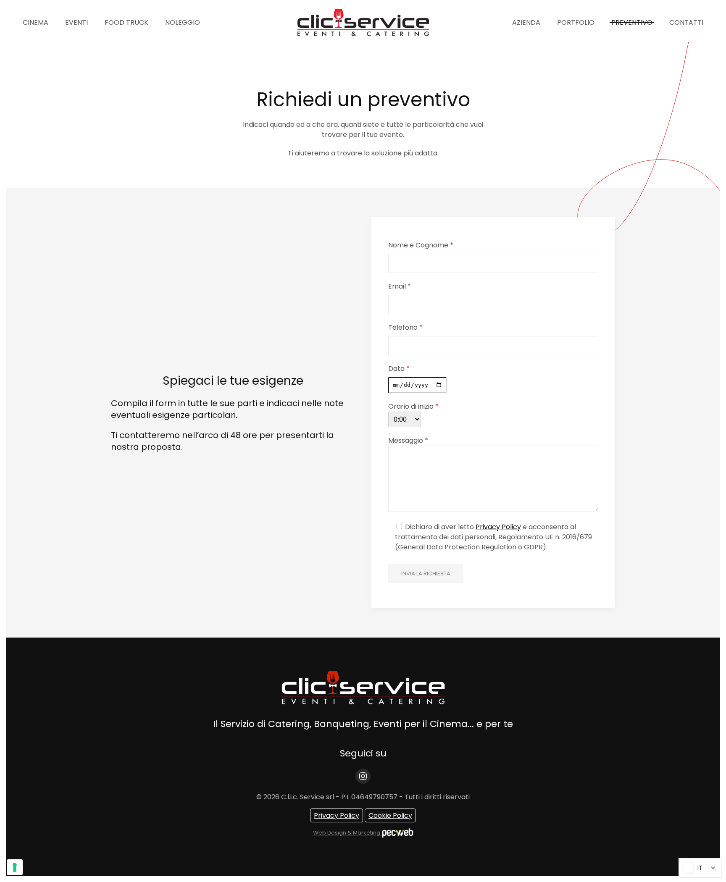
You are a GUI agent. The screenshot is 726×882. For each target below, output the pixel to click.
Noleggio (182, 22)
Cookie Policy (390, 815)
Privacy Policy (498, 527)
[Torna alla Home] (363, 22)
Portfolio (575, 22)
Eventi (76, 22)
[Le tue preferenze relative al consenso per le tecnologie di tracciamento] (15, 867)
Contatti (686, 22)
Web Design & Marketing (347, 833)
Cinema (35, 22)
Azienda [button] (526, 22)
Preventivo (631, 22)
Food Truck (126, 22)
